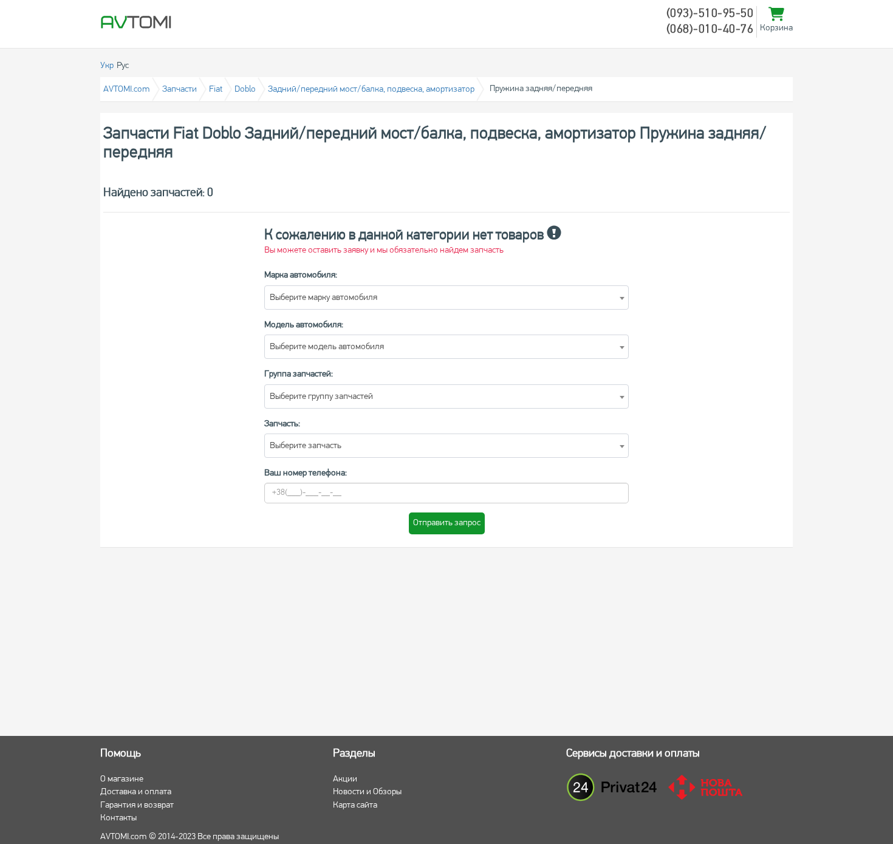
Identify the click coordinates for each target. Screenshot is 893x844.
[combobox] (446, 297)
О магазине (121, 779)
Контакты (118, 818)
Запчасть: (282, 424)
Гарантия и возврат (137, 805)
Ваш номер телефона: (305, 473)
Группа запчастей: (298, 374)
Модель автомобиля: (303, 325)
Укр (107, 65)
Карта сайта (355, 805)
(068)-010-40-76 (709, 30)
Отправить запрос (447, 523)
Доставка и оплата (135, 792)
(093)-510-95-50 (709, 14)
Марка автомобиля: (300, 275)
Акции (345, 779)
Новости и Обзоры (367, 792)
